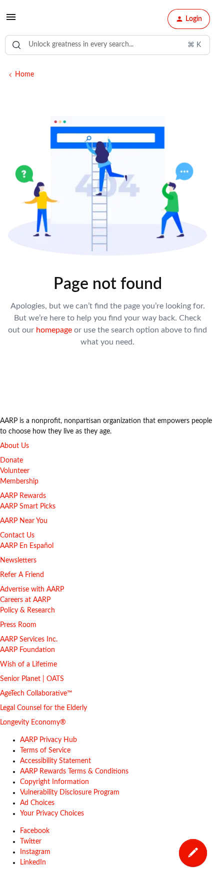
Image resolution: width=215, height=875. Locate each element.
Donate (11, 460)
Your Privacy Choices (52, 813)
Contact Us (17, 535)
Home (24, 74)
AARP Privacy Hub (48, 740)
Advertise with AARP (32, 589)
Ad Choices (37, 803)
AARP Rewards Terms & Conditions (74, 771)
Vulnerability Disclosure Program (70, 792)
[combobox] (107, 45)
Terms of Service (45, 750)
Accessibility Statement (55, 761)
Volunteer (15, 471)
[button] (11, 21)
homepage (54, 330)
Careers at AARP (25, 600)
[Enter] (16, 45)
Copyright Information (54, 782)
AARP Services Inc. (29, 639)
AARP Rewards (23, 496)
